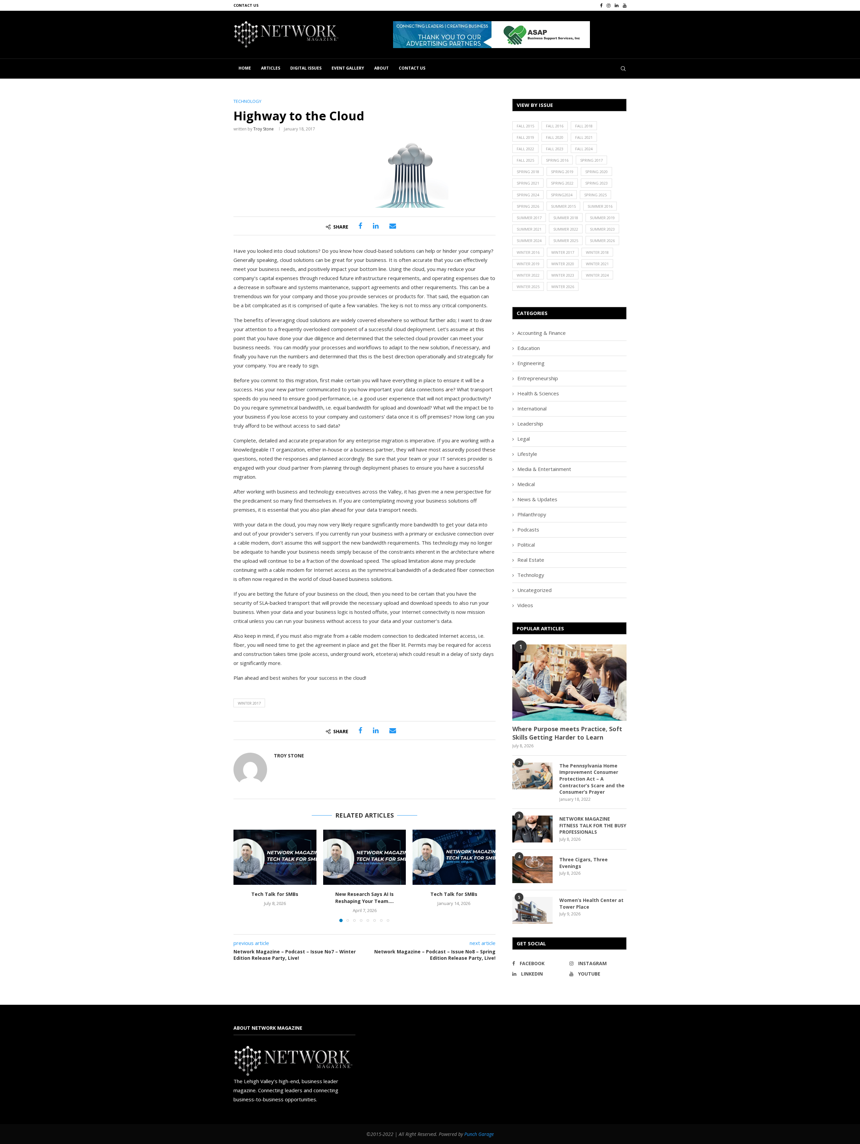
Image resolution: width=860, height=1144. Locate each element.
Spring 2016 (557, 160)
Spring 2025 (595, 194)
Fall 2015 (525, 125)
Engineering (531, 363)
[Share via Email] (392, 226)
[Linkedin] (616, 5)
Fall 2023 (554, 148)
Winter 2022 (528, 275)
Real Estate (530, 559)
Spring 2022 (562, 183)
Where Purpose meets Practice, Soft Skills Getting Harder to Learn (567, 733)
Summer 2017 (529, 217)
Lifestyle (527, 453)
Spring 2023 (596, 183)
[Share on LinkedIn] (376, 226)
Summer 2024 (529, 240)
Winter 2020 (562, 263)
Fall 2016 (554, 125)
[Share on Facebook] (360, 226)
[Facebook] (601, 5)
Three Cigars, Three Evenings (583, 862)
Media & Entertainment (544, 469)
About (381, 68)
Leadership (530, 423)
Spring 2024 (528, 194)
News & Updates (537, 499)
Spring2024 (561, 194)
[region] (510, 34)
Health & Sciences (538, 393)
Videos (525, 605)
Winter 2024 (597, 275)
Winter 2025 (528, 286)
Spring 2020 (596, 171)
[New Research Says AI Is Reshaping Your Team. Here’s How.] (364, 857)
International (532, 408)
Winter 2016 (528, 252)
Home (245, 68)
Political (526, 544)
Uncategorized (534, 590)
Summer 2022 (565, 229)
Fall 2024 (584, 148)
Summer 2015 (563, 206)
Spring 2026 (528, 206)
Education (528, 348)
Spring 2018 (528, 171)
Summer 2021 (529, 229)
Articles (270, 68)
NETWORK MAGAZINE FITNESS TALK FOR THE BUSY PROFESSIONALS (592, 825)
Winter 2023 (562, 275)
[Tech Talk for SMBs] (274, 857)
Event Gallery (348, 68)
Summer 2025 (565, 240)
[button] (491, 34)
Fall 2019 (525, 137)
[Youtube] (625, 5)
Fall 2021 (584, 137)
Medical (526, 484)
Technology (530, 574)
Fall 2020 (554, 137)
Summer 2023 (602, 229)
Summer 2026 (602, 240)
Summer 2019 (602, 217)
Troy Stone (263, 129)
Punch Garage (479, 1134)
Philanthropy (531, 514)
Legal (523, 438)
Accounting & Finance (541, 332)
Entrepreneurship (537, 378)
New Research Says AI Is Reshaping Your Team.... (364, 897)
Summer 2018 (565, 217)
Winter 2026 (562, 286)
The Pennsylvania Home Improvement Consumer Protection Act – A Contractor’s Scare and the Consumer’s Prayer (592, 778)
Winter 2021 (597, 263)
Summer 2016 (600, 206)
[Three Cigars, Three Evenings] (532, 869)
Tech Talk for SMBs (274, 894)
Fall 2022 (525, 148)
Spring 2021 (528, 183)
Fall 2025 (525, 160)
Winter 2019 (528, 263)
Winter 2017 (249, 703)
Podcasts (528, 529)
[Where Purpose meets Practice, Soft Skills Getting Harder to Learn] (569, 682)
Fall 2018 (584, 125)
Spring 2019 (562, 171)
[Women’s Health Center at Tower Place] (532, 910)
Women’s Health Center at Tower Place (591, 903)
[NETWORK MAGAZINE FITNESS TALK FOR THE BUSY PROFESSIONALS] (532, 829)
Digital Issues (305, 68)
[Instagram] (608, 5)
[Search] (623, 68)
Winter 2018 (597, 252)
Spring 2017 (591, 160)
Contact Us (246, 5)
